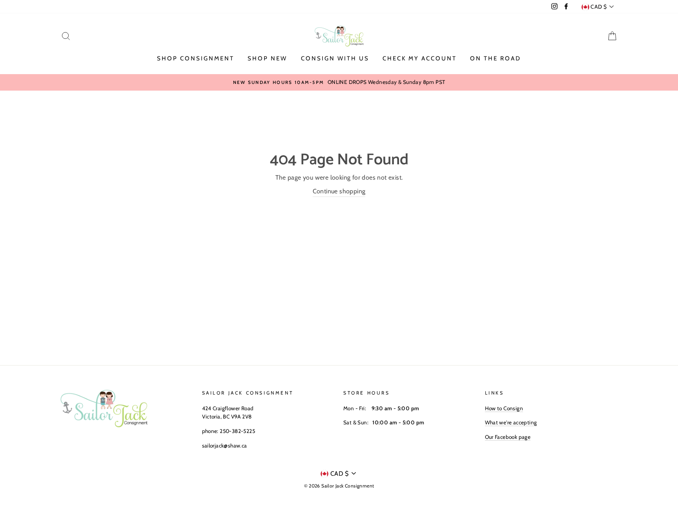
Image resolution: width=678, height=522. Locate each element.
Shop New (267, 58)
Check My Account (420, 58)
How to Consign (504, 408)
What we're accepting (511, 422)
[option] (339, 82)
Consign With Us (335, 58)
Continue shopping (339, 191)
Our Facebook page (508, 437)
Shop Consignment (195, 58)
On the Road (495, 58)
